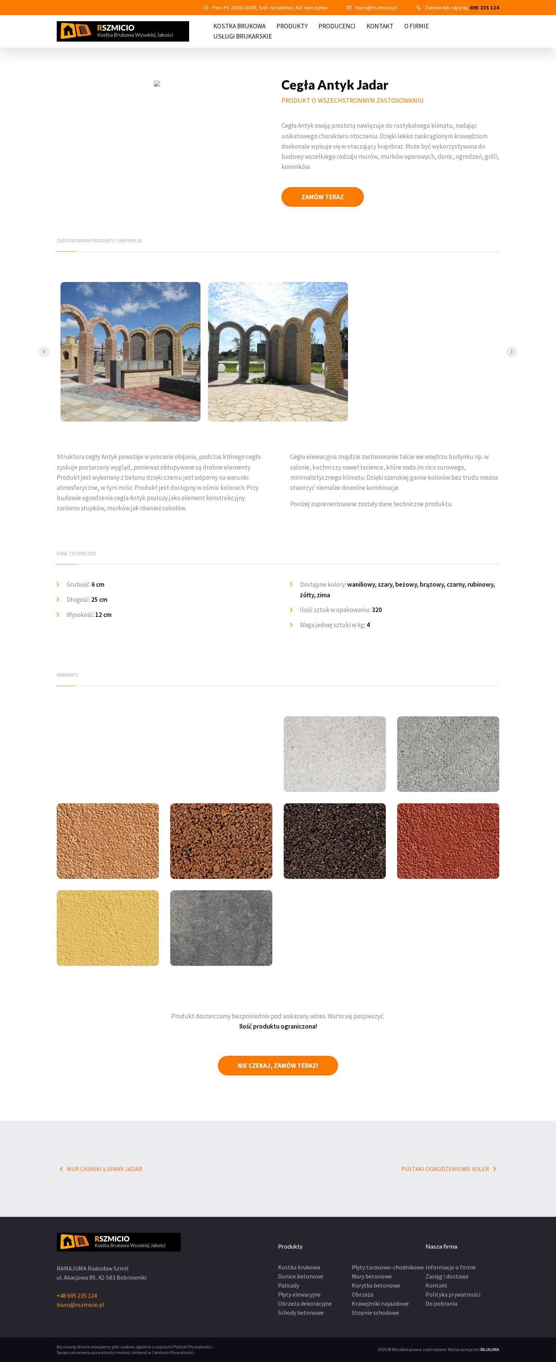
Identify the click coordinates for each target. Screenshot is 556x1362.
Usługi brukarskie (242, 36)
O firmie (416, 26)
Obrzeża (362, 1294)
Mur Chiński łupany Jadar (104, 1169)
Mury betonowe (372, 1276)
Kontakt (380, 26)
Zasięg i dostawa (447, 1276)
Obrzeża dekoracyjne (305, 1303)
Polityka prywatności (453, 1294)
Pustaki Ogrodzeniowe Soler (445, 1169)
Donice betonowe (300, 1276)
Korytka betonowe (376, 1285)
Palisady (288, 1285)
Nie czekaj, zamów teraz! (278, 1065)
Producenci (337, 26)
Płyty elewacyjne (299, 1294)
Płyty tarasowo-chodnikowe (388, 1267)
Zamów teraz (322, 197)
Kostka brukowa (299, 1267)
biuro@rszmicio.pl (376, 7)
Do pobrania (441, 1303)
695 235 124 (484, 7)
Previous (44, 351)
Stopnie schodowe (375, 1312)
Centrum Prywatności (173, 1352)
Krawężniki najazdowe (380, 1303)
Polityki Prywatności (193, 1347)
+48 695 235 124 (77, 1295)
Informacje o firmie (451, 1267)
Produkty (292, 26)
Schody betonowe (301, 1312)
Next (511, 351)
